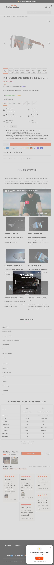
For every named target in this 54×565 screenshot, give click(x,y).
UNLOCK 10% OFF (27, 287)
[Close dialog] (39, 272)
